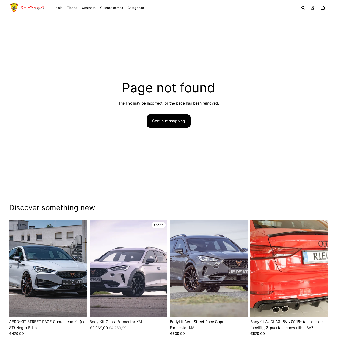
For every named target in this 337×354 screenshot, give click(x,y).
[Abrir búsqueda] (303, 8)
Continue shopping (168, 121)
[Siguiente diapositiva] (80, 268)
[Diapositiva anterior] (16, 268)
